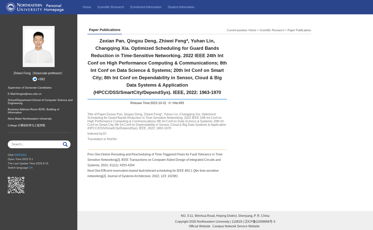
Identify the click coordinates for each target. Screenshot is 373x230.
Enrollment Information (145, 7)
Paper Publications (299, 30)
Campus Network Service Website (236, 226)
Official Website (199, 226)
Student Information (181, 7)
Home (87, 7)
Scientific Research (110, 7)
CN (31, 167)
